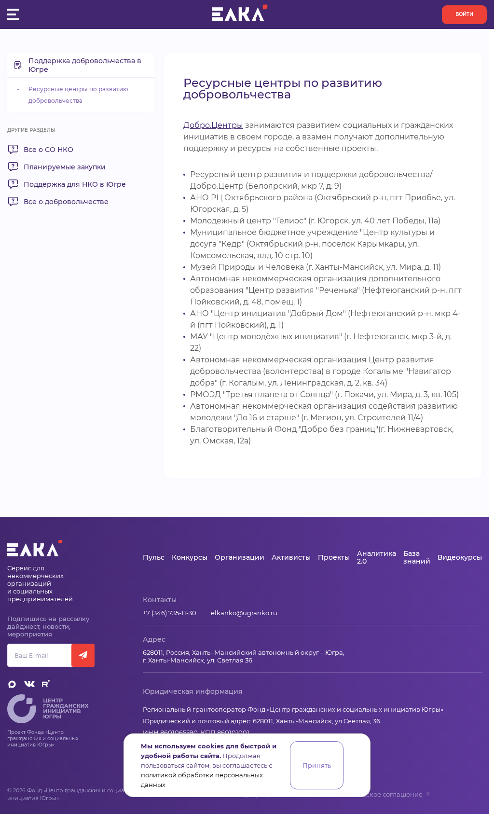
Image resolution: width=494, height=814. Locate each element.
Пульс (154, 557)
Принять (316, 765)
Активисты (291, 557)
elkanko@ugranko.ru (244, 613)
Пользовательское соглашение (372, 794)
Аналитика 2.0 (376, 557)
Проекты (334, 557)
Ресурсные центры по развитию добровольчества (78, 94)
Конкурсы (189, 557)
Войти (464, 14)
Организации (239, 557)
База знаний (416, 557)
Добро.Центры (213, 125)
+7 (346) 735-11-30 (169, 613)
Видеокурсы (460, 557)
